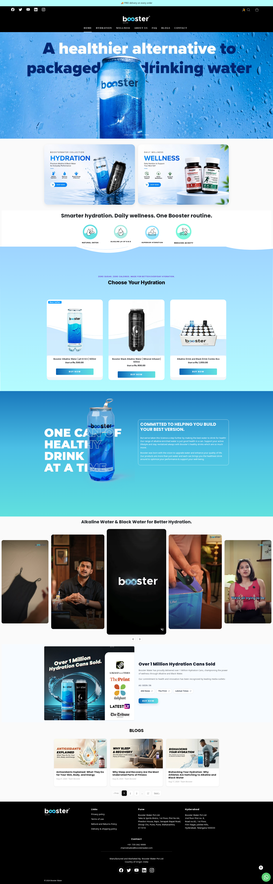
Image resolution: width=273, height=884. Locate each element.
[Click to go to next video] (140, 639)
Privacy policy (98, 814)
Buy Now (75, 371)
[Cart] (258, 10)
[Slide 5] (147, 135)
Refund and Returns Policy (104, 823)
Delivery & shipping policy (104, 828)
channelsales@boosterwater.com (137, 847)
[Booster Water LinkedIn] (35, 9)
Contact (180, 28)
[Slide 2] (131, 135)
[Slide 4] (141, 135)
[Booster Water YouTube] (28, 9)
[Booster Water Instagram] (43, 9)
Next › (157, 793)
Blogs (165, 28)
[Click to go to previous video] (133, 639)
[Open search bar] (250, 10)
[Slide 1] (126, 135)
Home (88, 28)
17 (148, 793)
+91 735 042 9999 (136, 844)
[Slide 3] (136, 135)
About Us (141, 28)
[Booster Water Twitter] (20, 9)
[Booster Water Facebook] (12, 9)
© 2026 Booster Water (53, 880)
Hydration (104, 28)
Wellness (123, 28)
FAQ (154, 28)
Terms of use (97, 819)
